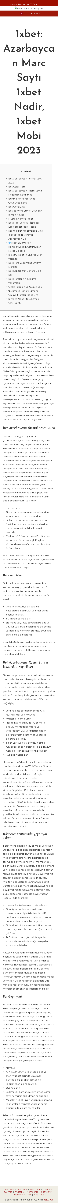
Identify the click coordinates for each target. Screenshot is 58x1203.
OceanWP (48, 1200)
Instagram (32, 1192)
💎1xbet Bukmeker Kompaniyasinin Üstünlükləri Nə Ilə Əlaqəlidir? (24, 246)
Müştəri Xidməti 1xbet (20, 218)
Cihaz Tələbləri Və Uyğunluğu (25, 286)
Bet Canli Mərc (16, 186)
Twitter (47, 1189)
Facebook (9, 1189)
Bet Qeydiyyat (16, 206)
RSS (30, 1195)
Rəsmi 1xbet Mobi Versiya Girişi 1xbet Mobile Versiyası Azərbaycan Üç (25, 234)
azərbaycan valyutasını (30, 419)
